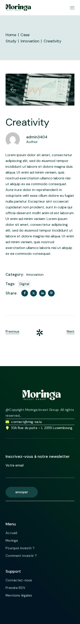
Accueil (11, 533)
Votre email (15, 465)
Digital (24, 284)
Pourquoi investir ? (20, 548)
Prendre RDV (15, 588)
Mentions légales (19, 595)
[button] (13, 89)
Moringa (12, 540)
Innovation (35, 274)
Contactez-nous (19, 580)
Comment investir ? (21, 556)
